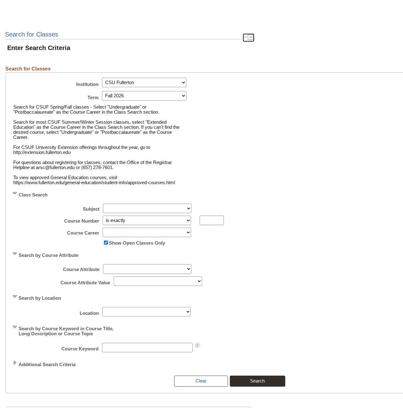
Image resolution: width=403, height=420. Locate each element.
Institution (87, 84)
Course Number (81, 221)
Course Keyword (80, 348)
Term (93, 97)
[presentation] (201, 381)
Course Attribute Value (85, 282)
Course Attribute (81, 269)
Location (89, 313)
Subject (91, 209)
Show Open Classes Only (137, 243)
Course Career (83, 233)
